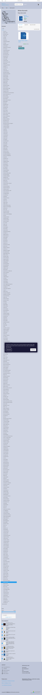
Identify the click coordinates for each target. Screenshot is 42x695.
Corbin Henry (5, 136)
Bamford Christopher (6, 73)
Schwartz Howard (6, 487)
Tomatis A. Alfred (6, 539)
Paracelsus (5, 433)
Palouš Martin (5, 430)
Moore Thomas (5, 392)
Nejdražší (26, 24)
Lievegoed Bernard (6, 341)
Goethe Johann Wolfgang (7, 214)
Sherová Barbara (6, 481)
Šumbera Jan (5, 528)
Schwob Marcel (5, 490)
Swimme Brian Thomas (7, 515)
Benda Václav (5, 84)
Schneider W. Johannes (7, 482)
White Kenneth (5, 582)
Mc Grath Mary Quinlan (7, 370)
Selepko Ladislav (6, 479)
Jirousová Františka (6, 285)
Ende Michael (5, 181)
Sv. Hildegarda (5, 510)
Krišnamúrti (5, 317)
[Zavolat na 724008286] (3, 0)
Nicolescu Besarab (6, 414)
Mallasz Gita (5, 358)
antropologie (5, 46)
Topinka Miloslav (6, 544)
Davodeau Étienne (6, 152)
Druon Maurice (5, 164)
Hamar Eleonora (5, 235)
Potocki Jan (5, 598)
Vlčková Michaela (6, 566)
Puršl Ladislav (5, 459)
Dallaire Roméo (5, 146)
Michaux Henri (5, 380)
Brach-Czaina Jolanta (6, 113)
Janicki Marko (5, 281)
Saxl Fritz (4, 31)
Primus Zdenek (5, 453)
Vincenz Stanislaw (6, 558)
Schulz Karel (5, 485)
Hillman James (5, 254)
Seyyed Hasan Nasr (6, 50)
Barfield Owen (5, 75)
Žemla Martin (5, 599)
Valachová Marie (6, 51)
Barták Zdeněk (5, 76)
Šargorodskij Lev (6, 517)
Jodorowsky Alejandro (7, 288)
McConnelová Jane (6, 371)
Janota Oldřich (5, 282)
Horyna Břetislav (6, 265)
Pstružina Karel (5, 456)
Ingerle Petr (5, 273)
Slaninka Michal (5, 494)
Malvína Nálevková (6, 360)
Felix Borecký (5, 184)
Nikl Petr (4, 417)
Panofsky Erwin (5, 431)
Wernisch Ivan (5, 579)
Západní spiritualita (6, 41)
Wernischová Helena (6, 580)
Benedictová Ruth (6, 85)
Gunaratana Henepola (6, 231)
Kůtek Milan (5, 325)
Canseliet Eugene (6, 124)
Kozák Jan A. (5, 311)
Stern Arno (5, 506)
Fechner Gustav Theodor (7, 183)
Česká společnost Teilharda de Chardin (8, 680)
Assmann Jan (5, 67)
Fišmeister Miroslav (6, 187)
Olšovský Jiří (5, 425)
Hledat (25, 4)
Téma (3, 28)
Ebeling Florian (5, 177)
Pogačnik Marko (6, 449)
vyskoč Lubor (5, 571)
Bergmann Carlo (6, 91)
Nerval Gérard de (6, 54)
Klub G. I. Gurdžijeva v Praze (6, 683)
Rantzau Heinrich (6, 462)
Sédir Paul (5, 478)
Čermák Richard (5, 140)
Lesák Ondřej (5, 339)
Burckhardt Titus (6, 120)
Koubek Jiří (5, 307)
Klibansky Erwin (5, 44)
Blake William (5, 101)
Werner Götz (5, 577)
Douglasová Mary (6, 161)
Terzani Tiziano (5, 532)
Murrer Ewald (5, 398)
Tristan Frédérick (6, 547)
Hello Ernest (5, 246)
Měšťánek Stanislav (6, 376)
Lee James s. (5, 336)
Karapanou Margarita (6, 292)
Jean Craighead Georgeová (7, 284)
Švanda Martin (5, 529)
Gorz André (5, 222)
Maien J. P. (5, 355)
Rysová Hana (5, 474)
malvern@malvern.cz (6, 667)
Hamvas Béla (5, 237)
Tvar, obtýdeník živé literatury (7, 685)
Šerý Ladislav (5, 519)
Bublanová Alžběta (6, 119)
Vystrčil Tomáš (5, 573)
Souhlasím (33, 349)
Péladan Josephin (6, 441)
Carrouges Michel (6, 127)
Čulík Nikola (5, 145)
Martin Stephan (5, 367)
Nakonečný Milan (6, 399)
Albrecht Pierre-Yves (6, 62)
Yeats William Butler (6, 589)
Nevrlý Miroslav (5, 53)
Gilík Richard (5, 208)
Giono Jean (5, 209)
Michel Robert (5, 382)
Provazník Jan (5, 455)
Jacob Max (5, 275)
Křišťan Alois (5, 319)
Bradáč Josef (5, 111)
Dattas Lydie (5, 148)
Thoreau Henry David (6, 535)
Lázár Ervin (5, 333)
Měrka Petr (5, 374)
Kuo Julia (4, 323)
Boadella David (5, 104)
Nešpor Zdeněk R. (6, 408)
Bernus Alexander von (6, 94)
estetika (4, 37)
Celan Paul (5, 129)
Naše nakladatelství (25, 668)
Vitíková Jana (5, 563)
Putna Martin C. (5, 460)
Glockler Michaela (6, 211)
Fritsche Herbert (6, 192)
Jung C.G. (4, 290)
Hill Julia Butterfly (6, 252)
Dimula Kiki (5, 157)
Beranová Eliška (5, 89)
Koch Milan (5, 303)
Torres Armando (6, 545)
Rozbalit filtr (8, 617)
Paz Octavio (5, 48)
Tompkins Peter (6, 542)
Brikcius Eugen (5, 114)
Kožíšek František (6, 313)
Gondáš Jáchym (6, 218)
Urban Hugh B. (5, 548)
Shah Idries (5, 40)
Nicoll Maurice (5, 415)
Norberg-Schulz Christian (7, 418)
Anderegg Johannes (6, 65)
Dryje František (5, 165)
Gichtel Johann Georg (6, 205)
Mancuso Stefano (6, 363)
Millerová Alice (5, 386)
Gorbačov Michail (6, 219)
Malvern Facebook (6, 670)
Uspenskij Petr (5, 550)
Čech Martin (5, 139)
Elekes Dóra (5, 180)
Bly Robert (5, 103)
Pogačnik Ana (5, 447)
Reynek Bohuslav (6, 463)
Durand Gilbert (5, 171)
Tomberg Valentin (6, 541)
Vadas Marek (5, 553)
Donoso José (5, 160)
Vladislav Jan (5, 564)
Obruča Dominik (5, 422)
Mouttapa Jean (5, 396)
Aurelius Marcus (5, 70)
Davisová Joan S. (6, 151)
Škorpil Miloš (5, 522)
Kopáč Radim (5, 304)
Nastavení (9, 349)
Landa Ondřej (5, 57)
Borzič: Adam (5, 110)
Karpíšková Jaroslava (6, 294)
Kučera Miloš (5, 320)
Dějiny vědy (5, 35)
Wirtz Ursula (5, 586)
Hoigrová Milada (6, 260)
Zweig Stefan (5, 595)
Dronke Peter (5, 162)
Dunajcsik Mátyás (6, 170)
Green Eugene (5, 227)
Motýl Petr (5, 395)
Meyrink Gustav (5, 379)
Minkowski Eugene (6, 393)
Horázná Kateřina (6, 263)
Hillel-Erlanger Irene (6, 253)
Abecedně (20, 27)
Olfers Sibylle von (6, 424)
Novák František (6, 420)
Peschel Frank (5, 443)
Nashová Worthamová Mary (7, 401)
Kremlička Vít (5, 602)
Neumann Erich (5, 56)
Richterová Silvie (6, 465)
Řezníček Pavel (5, 34)
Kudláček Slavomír (6, 322)
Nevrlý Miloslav (5, 411)
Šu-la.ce (4, 526)
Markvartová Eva (6, 366)
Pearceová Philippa (6, 439)
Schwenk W (5, 488)
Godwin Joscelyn (6, 212)
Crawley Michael (6, 593)
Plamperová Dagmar (6, 446)
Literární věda (5, 60)
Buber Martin (5, 117)
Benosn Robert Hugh (6, 88)
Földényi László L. (6, 189)
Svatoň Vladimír (5, 512)
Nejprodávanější (32, 24)
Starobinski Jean (6, 501)
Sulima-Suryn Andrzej (6, 509)
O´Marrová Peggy (6, 421)
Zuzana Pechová (6, 592)
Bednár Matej (5, 81)
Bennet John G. (5, 86)
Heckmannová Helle (6, 244)
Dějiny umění (5, 32)
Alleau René (5, 63)
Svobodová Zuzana (6, 513)
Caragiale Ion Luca (6, 601)
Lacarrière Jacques (6, 327)
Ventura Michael (5, 555)
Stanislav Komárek (6, 500)
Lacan (4, 326)
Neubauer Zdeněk (6, 409)
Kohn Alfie (5, 301)
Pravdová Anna (5, 452)
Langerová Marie (6, 330)
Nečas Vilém (5, 404)
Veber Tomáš (5, 554)
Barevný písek (4, 604)
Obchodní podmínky (25, 671)
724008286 (5, 668)
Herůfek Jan (5, 249)
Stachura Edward (6, 498)
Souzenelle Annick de (6, 496)
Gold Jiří (4, 215)
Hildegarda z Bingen (6, 250)
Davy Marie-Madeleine (6, 154)
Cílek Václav (5, 130)
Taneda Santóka (6, 531)
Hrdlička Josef (5, 268)
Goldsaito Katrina (6, 216)
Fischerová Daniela (6, 186)
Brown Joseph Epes (6, 116)
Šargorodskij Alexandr (7, 516)
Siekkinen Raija (5, 491)
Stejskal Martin (5, 504)
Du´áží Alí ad (5, 167)
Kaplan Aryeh (5, 291)
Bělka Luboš (5, 82)
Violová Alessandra (6, 561)
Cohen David (5, 133)
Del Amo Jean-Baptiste (7, 155)
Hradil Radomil (5, 266)
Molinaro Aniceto (6, 390)
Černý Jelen (5, 142)
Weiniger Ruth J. (6, 576)
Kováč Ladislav (5, 309)
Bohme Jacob (5, 105)
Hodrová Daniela (6, 257)
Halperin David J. (6, 234)
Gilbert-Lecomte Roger (7, 206)
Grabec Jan (5, 224)
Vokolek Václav (5, 569)
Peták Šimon (5, 444)
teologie (4, 43)
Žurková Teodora (6, 596)
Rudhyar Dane (5, 472)
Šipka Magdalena (6, 520)
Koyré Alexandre (6, 310)
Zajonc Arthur (5, 591)
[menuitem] (3, 8)
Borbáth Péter (5, 107)
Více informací (8, 347)
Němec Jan (5, 406)
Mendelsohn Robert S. (7, 373)
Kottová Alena (5, 306)
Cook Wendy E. (5, 135)
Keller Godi (5, 297)
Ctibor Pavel (5, 138)
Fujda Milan (5, 196)
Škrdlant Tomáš (5, 523)
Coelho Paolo (5, 132)
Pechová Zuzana (6, 440)
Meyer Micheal (5, 377)
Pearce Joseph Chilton (7, 437)
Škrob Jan (5, 525)
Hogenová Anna (5, 259)
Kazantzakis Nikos (6, 295)
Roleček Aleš (5, 468)
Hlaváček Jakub (5, 256)
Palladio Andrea (5, 428)
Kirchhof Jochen (6, 300)
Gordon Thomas (6, 221)
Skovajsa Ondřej (6, 493)
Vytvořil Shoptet (37, 691)
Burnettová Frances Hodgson (8, 123)
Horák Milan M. (5, 262)
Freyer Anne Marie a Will (7, 190)
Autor (3, 29)
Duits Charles (5, 168)
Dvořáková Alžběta (6, 176)
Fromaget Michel (6, 193)
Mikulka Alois (5, 383)
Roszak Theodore (6, 469)
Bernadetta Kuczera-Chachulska (8, 92)
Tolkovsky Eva (5, 538)
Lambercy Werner (6, 329)
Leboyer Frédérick (6, 335)
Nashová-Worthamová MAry (7, 402)
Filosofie (4, 38)
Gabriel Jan (5, 200)
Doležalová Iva (5, 158)
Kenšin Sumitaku (6, 298)
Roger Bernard (5, 466)
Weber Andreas (5, 574)
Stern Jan (4, 507)
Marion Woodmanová (6, 364)
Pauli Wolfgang (5, 434)
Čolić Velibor (5, 143)
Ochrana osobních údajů (26, 673)
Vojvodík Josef (5, 567)
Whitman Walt (5, 583)
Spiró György (5, 497)
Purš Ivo (4, 458)
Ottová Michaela (6, 427)
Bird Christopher (6, 97)
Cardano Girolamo (6, 126)
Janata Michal (5, 279)
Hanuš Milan (5, 238)
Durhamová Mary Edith (7, 173)
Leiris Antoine (5, 338)
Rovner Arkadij (5, 471)
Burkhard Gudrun (6, 122)
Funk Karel (5, 199)
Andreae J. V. (5, 66)
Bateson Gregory (6, 79)
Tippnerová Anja (6, 536)
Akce (23, 670)
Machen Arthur (5, 354)
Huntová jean (5, 269)
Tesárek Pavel (5, 534)
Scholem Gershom (6, 484)
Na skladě (6, 615)
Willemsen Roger (6, 585)
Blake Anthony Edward (7, 100)
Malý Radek (5, 361)
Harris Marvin (5, 240)
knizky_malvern (5, 673)
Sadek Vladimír (5, 477)
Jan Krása (5, 278)
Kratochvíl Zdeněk (6, 314)
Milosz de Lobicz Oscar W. (7, 387)
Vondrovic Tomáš (6, 570)
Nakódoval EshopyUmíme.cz (35, 692)
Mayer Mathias (5, 368)
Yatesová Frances (6, 588)
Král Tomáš (5, 59)
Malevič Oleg (5, 357)
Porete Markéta (5, 450)
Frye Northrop (5, 195)
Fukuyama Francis (6, 197)
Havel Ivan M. (5, 241)
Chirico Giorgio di (6, 272)
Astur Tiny (5, 69)
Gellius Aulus (5, 203)
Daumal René (5, 149)
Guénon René (5, 230)
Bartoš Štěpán (5, 78)
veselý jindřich (5, 557)
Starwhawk (5, 503)
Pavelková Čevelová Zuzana (7, 436)
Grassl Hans (5, 225)
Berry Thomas (5, 95)
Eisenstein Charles (6, 178)
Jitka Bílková (5, 287)
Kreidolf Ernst (5, 316)
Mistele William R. (6, 389)
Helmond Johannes (6, 247)
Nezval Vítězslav (6, 412)
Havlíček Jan (5, 243)
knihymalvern (5, 671)
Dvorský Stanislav (6, 174)
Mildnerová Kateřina (6, 384)
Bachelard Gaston (6, 72)
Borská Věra (5, 108)
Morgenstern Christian (7, 47)
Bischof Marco (5, 98)
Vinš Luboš (5, 560)
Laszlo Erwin (5, 332)
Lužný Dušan (5, 352)
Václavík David (5, 551)
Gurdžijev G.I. (5, 233)
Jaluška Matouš (5, 276)
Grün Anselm (5, 228)
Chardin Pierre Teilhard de (7, 271)
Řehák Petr (5, 475)
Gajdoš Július (5, 202)
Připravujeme (20, 0)
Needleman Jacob (6, 405)
